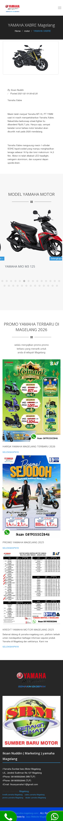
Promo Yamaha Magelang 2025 (23, 542)
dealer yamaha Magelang (35, 797)
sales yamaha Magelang (35, 794)
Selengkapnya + (54, 258)
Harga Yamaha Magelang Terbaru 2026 (29, 446)
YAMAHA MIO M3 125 (15, 266)
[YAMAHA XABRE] (30, 57)
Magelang (24, 791)
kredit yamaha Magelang (13, 794)
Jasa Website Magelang (37, 816)
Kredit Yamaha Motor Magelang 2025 (28, 629)
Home (17, 30)
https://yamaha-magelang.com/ (23, 813)
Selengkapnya (11, 452)
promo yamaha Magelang (13, 797)
